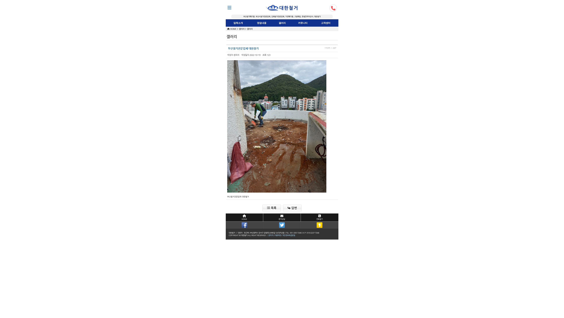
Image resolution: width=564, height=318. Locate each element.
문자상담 (282, 219)
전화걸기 (319, 219)
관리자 (270, 235)
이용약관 (278, 235)
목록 (273, 208)
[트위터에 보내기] (282, 225)
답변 (294, 208)
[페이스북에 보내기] (244, 225)
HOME (244, 219)
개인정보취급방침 (288, 235)
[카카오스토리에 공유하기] (319, 225)
